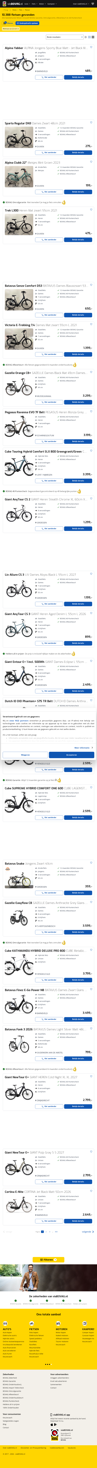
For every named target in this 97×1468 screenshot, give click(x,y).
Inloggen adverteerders (59, 1378)
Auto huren (7, 1354)
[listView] (89, 37)
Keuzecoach (7, 1357)
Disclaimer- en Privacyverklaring (33, 1448)
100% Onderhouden (11, 1408)
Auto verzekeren (9, 1350)
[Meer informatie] (86, 37)
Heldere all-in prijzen (11, 1404)
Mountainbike (34, 1348)
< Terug (5, 10)
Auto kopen (7, 1332)
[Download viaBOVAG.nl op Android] (55, 1425)
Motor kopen (61, 1332)
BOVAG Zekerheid (10, 1378)
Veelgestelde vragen (11, 1421)
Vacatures (72, 1448)
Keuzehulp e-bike (36, 1354)
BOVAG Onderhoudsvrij (12, 1384)
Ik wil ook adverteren (58, 1381)
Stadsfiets (33, 1341)
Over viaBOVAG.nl (10, 1448)
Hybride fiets (34, 1350)
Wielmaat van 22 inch (10, 29)
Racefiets (32, 1344)
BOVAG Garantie (9, 1381)
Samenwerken (56, 1384)
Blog (4, 1424)
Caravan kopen (88, 1335)
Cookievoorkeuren (57, 1448)
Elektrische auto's (10, 1335)
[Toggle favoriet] (91, 47)
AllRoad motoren (62, 1338)
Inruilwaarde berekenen (12, 1344)
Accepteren (71, 755)
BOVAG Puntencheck (11, 1401)
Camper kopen (88, 1332)
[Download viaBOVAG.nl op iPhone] (51, 1425)
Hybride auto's (8, 1338)
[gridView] (93, 37)
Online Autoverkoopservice (13, 1341)
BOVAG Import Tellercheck (13, 1388)
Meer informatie (82, 748)
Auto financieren (9, 1348)
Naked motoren (62, 1335)
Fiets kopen (33, 1332)
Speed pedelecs (35, 1338)
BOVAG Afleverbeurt (11, 1394)
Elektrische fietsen (36, 1335)
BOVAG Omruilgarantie (12, 1391)
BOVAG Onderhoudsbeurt (13, 1398)
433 (56, 1232)
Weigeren (25, 755)
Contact (53, 1388)
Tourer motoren (62, 1341)
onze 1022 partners (19, 720)
